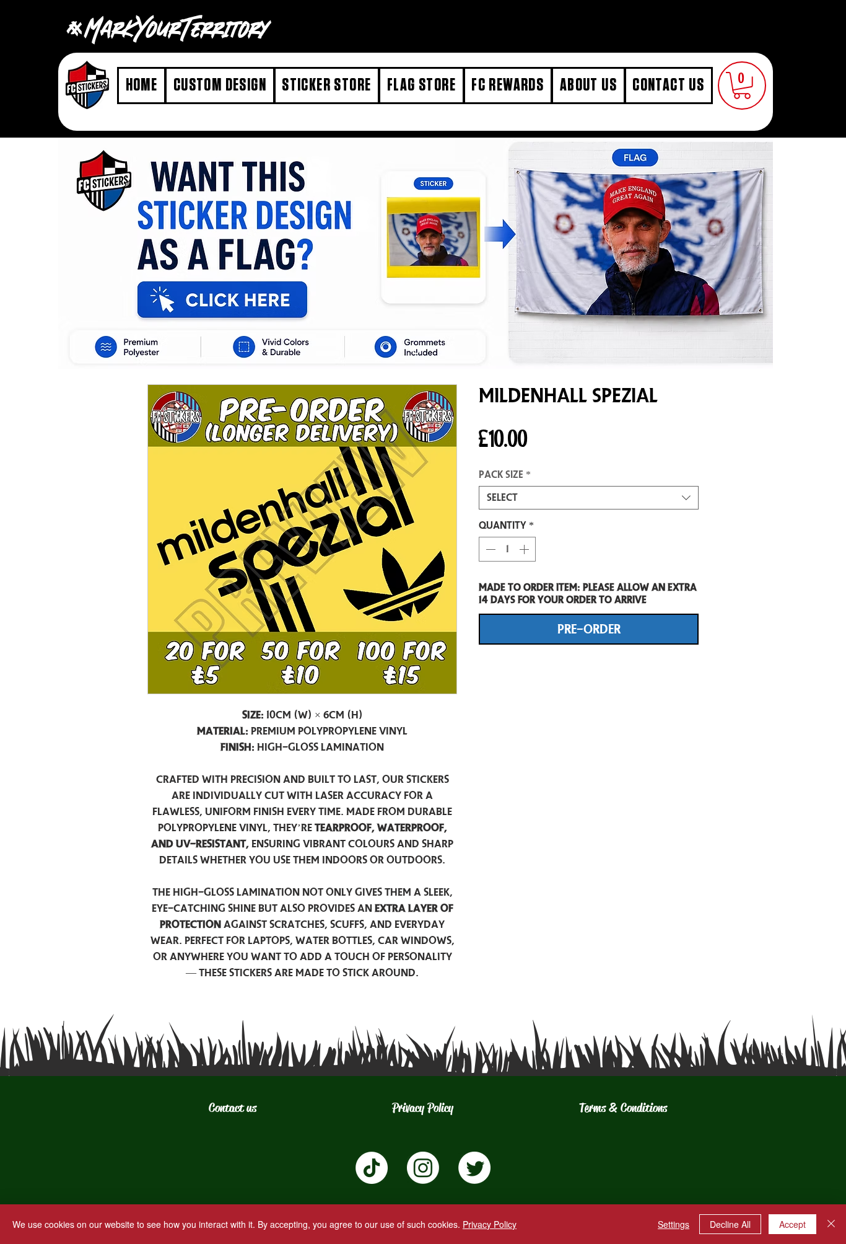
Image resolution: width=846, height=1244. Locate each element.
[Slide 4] (415, 350)
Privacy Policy (490, 1224)
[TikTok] (371, 1168)
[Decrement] (489, 549)
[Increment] (525, 549)
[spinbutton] (507, 549)
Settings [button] (673, 1224)
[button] (742, 85)
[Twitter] (474, 1168)
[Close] (831, 1224)
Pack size (505, 474)
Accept (792, 1224)
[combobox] (589, 498)
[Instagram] (423, 1168)
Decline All (730, 1224)
